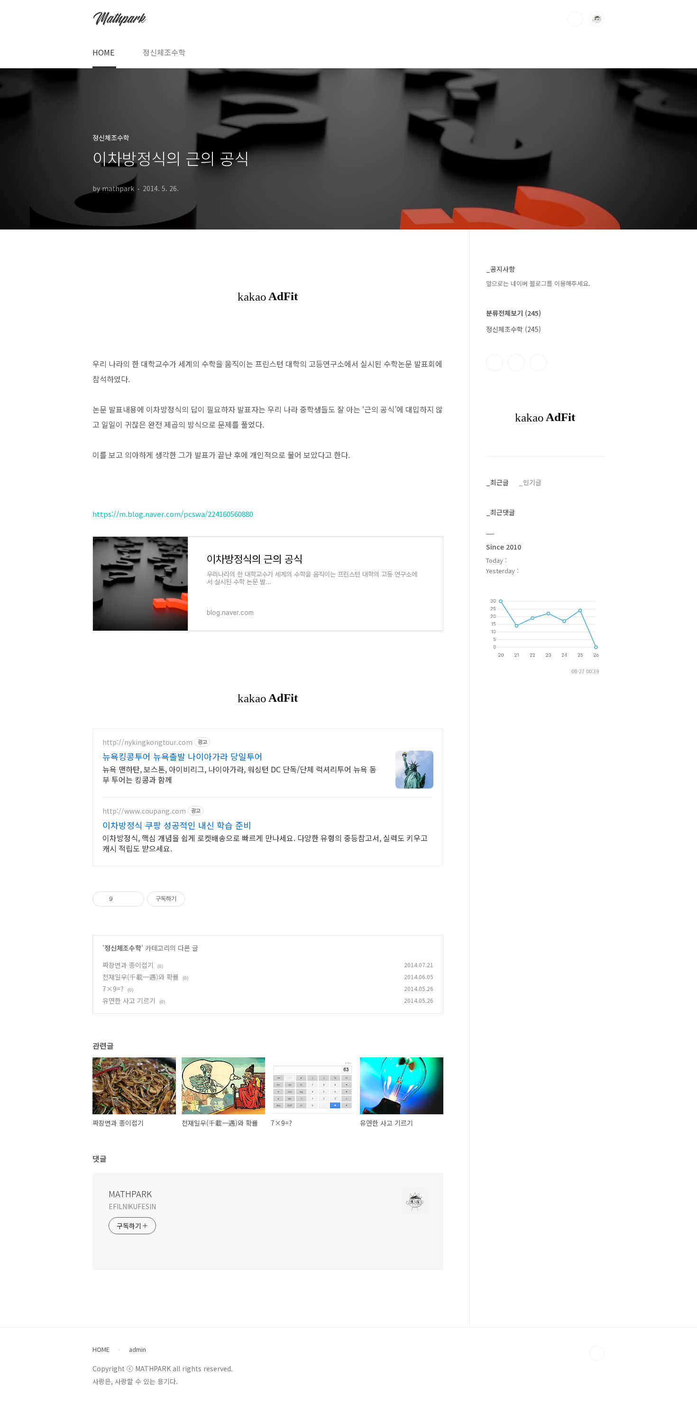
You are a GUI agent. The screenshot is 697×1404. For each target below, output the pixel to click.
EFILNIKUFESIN (132, 1206)
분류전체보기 (513, 313)
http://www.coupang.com (144, 811)
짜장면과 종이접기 (128, 965)
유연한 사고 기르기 (129, 1000)
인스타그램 (516, 362)
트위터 (538, 362)
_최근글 (497, 482)
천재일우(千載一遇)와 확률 (140, 977)
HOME (103, 52)
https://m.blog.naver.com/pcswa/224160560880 (172, 514)
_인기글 (530, 482)
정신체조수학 (164, 52)
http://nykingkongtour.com (147, 742)
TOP (597, 1353)
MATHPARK (130, 1193)
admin (137, 1349)
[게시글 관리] (133, 899)
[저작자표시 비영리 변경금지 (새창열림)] (198, 899)
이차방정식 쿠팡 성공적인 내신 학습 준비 (176, 825)
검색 (575, 19)
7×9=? (113, 988)
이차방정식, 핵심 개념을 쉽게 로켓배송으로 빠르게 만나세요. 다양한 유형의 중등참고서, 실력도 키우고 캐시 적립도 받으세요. (265, 842)
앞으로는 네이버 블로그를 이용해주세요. (538, 283)
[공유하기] (122, 899)
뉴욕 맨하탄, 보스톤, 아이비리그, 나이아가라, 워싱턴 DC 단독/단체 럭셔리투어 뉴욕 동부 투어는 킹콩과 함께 (239, 774)
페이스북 (494, 362)
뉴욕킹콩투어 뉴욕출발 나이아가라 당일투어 (182, 756)
